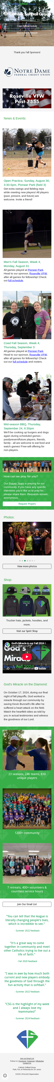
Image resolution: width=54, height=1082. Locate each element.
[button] (3, 4)
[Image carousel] (27, 542)
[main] (27, 20)
